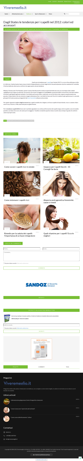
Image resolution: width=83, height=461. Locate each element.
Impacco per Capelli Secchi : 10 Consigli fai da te (57, 168)
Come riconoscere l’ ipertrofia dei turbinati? (23, 408)
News (50, 14)
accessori (20, 120)
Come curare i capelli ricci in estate (19, 167)
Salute (6, 14)
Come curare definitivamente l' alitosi (21, 417)
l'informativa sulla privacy (22, 328)
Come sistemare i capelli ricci (16, 200)
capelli (49, 82)
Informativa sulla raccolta (41, 459)
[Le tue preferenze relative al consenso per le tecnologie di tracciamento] (80, 458)
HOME (49, 1)
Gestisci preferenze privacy (42, 454)
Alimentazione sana (17, 14)
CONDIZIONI (77, 2)
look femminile (32, 98)
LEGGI (37, 165)
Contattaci (8, 428)
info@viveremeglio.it (11, 439)
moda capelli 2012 (12, 120)
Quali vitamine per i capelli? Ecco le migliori (59, 234)
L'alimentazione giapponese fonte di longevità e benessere (27, 400)
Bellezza (28, 14)
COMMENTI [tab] (41, 367)
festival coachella (29, 120)
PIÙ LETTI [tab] (15, 367)
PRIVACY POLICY (67, 1)
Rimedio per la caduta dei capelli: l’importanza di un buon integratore (19, 234)
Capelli (7, 79)
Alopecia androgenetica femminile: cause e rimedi (59, 201)
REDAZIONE (60, 1)
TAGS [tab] (67, 367)
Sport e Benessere (40, 14)
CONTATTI (54, 1)
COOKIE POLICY (76, 1)
